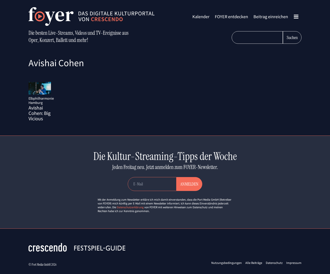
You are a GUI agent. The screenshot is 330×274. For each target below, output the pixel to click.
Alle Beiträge (253, 263)
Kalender (200, 16)
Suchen (292, 37)
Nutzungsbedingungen (226, 263)
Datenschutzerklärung (130, 207)
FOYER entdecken (231, 16)
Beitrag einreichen (270, 16)
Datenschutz (274, 263)
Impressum (293, 263)
